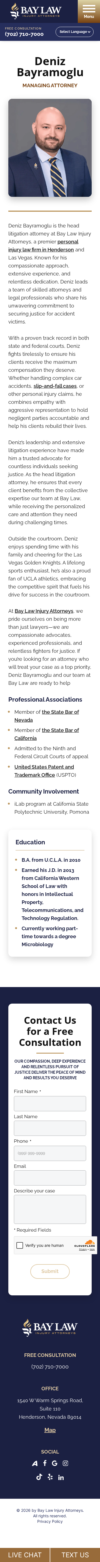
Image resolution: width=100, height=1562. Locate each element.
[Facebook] (44, 1463)
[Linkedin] (61, 1477)
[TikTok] (39, 1477)
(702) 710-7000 (24, 34)
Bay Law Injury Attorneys (44, 611)
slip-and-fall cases (55, 386)
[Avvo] (35, 1463)
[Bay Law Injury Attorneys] (36, 11)
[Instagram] (65, 1463)
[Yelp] (50, 1477)
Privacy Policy (50, 1521)
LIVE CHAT (25, 1555)
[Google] (54, 1463)
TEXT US (75, 1555)
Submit (50, 1271)
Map (50, 1430)
